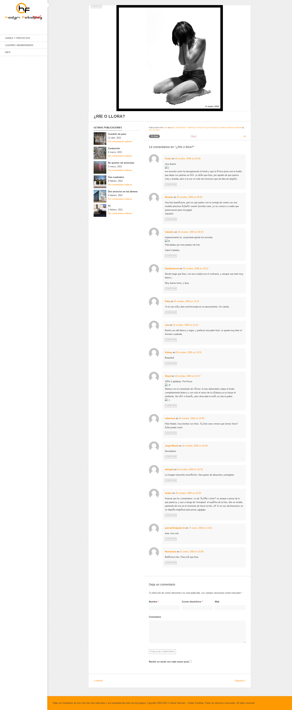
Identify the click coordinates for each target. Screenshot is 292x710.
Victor (168, 158)
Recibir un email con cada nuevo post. (169, 661)
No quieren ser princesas (121, 163)
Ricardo (169, 197)
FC (109, 206)
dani (166, 128)
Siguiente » (240, 680)
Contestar (171, 184)
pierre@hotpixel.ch (175, 528)
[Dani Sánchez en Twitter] (15, 25)
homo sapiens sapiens (231, 128)
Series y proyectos (17, 38)
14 (244, 136)
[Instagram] (22, 25)
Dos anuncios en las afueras (123, 191)
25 (154, 130)
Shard (168, 376)
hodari (168, 493)
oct (150, 130)
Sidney (168, 352)
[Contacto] (28, 25)
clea (167, 325)
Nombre (154, 601)
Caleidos (169, 232)
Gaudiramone (172, 268)
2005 (157, 130)
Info (7, 52)
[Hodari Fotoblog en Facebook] (8, 25)
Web (217, 601)
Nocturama (170, 551)
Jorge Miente (171, 445)
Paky (167, 301)
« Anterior (98, 680)
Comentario (155, 617)
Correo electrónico (192, 601)
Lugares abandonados (19, 45)
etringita (169, 469)
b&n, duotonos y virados (183, 128)
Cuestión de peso (117, 134)
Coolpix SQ (202, 128)
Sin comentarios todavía (120, 141)
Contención (114, 148)
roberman (170, 418)
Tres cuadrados (116, 177)
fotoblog (214, 128)
